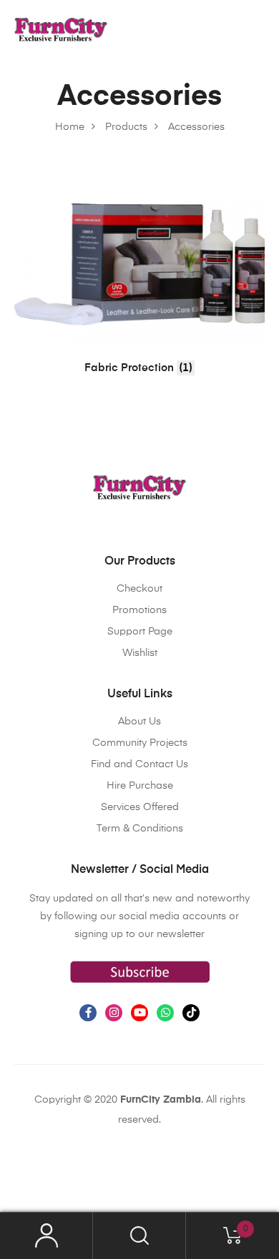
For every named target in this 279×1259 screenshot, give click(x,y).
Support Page (139, 632)
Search (139, 1236)
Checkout (139, 589)
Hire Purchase (140, 786)
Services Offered (140, 807)
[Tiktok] (191, 1012)
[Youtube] (139, 1012)
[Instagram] (113, 1012)
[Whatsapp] (165, 1012)
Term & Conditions (140, 829)
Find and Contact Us (139, 764)
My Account (46, 1236)
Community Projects (139, 743)
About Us (139, 722)
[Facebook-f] (88, 1012)
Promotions (139, 610)
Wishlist (139, 653)
